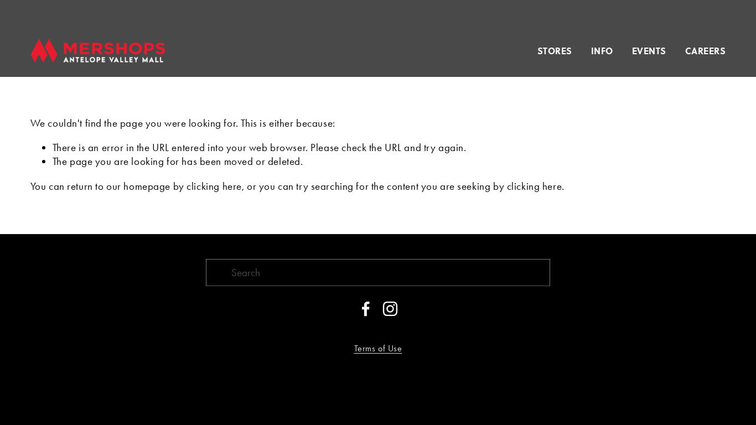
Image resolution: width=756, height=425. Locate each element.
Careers (705, 50)
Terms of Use (378, 348)
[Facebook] (366, 309)
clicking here (214, 186)
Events (649, 50)
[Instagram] (390, 309)
